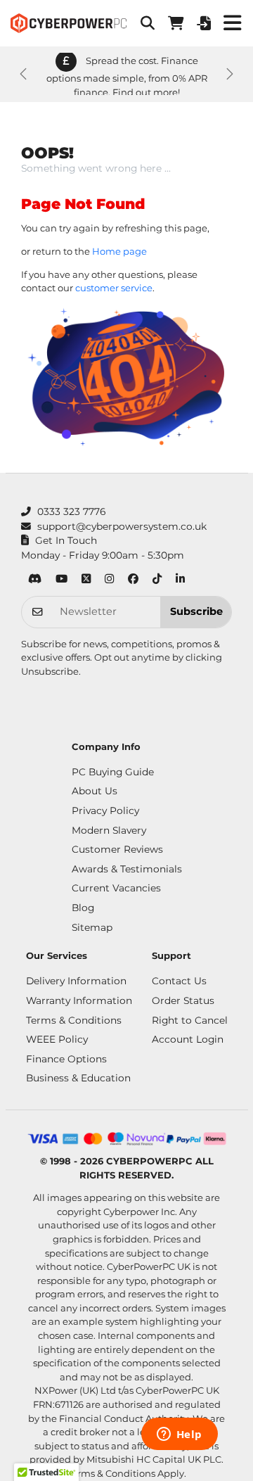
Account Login (187, 1039)
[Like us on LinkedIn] (180, 580)
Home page (119, 251)
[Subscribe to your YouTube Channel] (61, 580)
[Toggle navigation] (232, 23)
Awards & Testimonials (127, 869)
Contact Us (179, 980)
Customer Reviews (117, 849)
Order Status (183, 1000)
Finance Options (66, 1058)
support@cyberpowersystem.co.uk (122, 526)
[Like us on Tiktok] (157, 580)
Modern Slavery (109, 830)
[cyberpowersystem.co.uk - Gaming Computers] (68, 23)
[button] (148, 23)
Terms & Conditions (74, 1020)
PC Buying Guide (113, 771)
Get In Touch (66, 540)
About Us (94, 790)
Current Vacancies (116, 888)
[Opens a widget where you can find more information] (179, 1435)
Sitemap (92, 927)
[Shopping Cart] (176, 23)
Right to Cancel (190, 1020)
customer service (114, 287)
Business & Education (78, 1077)
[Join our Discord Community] (34, 580)
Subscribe (196, 611)
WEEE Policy (57, 1039)
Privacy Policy (105, 810)
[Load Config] (204, 23)
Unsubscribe (50, 671)
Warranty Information (79, 1000)
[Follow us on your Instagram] (109, 580)
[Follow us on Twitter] (86, 580)
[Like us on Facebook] (133, 580)
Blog (83, 907)
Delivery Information (76, 980)
